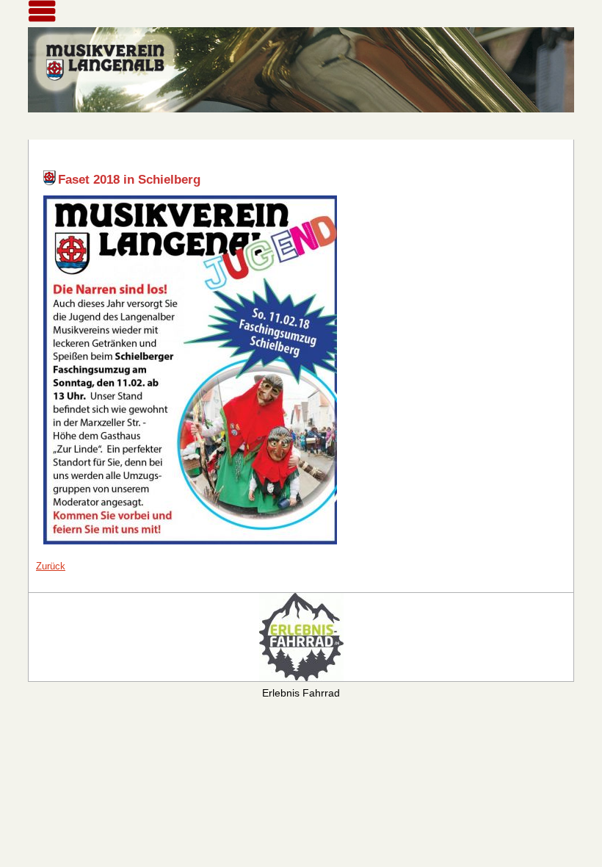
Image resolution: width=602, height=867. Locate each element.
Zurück (50, 566)
